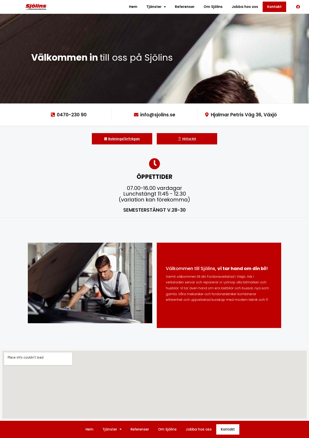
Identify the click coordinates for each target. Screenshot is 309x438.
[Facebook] (298, 7)
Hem (133, 6)
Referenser (185, 6)
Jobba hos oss (245, 6)
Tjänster (154, 6)
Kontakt (274, 6)
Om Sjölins (213, 6)
